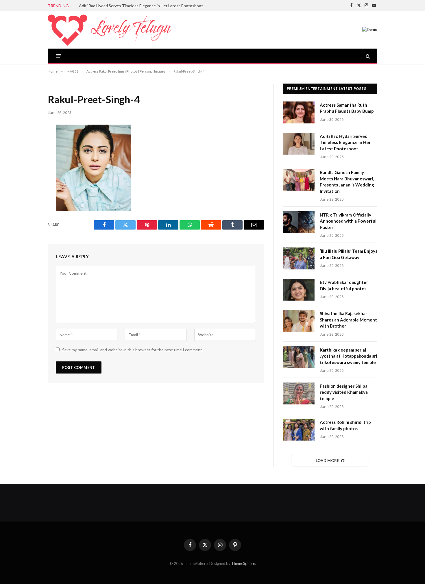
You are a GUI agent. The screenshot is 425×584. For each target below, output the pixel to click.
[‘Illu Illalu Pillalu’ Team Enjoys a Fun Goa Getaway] (299, 258)
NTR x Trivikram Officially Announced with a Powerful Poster (348, 221)
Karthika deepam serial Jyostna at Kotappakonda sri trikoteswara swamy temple (348, 356)
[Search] (367, 55)
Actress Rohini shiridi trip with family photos (345, 425)
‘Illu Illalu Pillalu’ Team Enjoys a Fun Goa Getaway (348, 254)
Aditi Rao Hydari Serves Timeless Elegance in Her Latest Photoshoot (141, 5)
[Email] (28, 205)
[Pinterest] (28, 190)
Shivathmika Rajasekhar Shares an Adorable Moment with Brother (348, 319)
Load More (327, 460)
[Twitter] (28, 160)
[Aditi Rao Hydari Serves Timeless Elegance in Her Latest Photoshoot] (299, 144)
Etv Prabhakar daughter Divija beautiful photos (344, 285)
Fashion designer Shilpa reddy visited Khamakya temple (344, 392)
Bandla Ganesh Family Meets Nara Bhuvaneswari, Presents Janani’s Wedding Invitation (347, 181)
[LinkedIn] (28, 175)
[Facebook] (28, 144)
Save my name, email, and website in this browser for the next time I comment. (132, 349)
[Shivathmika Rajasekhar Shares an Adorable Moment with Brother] (299, 321)
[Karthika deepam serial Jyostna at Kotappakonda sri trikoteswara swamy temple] (299, 357)
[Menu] (58, 56)
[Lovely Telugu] (109, 30)
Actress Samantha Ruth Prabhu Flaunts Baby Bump (347, 108)
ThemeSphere (243, 563)
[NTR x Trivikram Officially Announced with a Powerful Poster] (299, 222)
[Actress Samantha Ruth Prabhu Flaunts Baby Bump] (299, 112)
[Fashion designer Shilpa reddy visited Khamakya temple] (299, 393)
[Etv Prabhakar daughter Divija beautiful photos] (299, 290)
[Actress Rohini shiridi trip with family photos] (299, 430)
